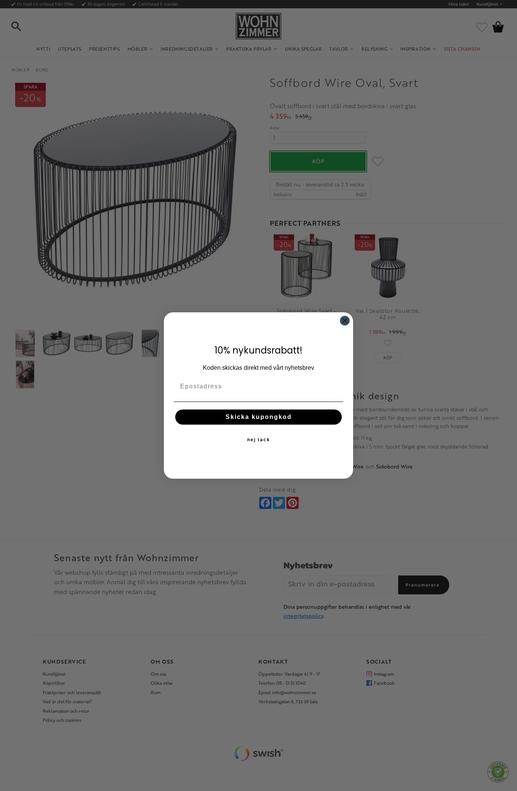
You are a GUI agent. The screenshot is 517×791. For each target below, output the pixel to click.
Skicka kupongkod (259, 417)
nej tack (258, 439)
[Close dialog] (344, 320)
